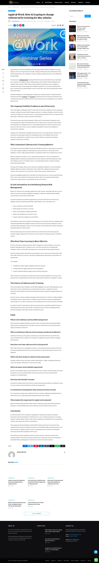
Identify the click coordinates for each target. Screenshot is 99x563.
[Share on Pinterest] (20, 25)
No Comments (40, 21)
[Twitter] (3, 76)
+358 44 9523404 (73, 536)
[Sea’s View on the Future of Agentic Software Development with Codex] (40, 541)
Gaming (67, 2)
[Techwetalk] (13, 2)
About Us (47, 560)
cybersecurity (23, 80)
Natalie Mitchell (16, 21)
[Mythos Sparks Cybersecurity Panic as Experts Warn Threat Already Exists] (17, 493)
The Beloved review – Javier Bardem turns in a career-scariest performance (84, 56)
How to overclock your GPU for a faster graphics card (83, 28)
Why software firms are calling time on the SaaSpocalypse (53, 530)
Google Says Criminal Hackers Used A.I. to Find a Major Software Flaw (53, 548)
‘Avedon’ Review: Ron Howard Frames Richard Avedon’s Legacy (84, 84)
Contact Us (53, 560)
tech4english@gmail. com (75, 534)
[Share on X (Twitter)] (17, 25)
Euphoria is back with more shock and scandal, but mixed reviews (84, 37)
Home (38, 2)
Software (80, 2)
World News (48, 2)
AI (42, 2)
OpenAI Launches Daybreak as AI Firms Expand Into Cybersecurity (16, 482)
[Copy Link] (3, 91)
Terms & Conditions (75, 560)
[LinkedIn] (3, 80)
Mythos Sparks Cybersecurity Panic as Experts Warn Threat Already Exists (17, 504)
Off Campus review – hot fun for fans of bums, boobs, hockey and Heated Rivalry (83, 74)
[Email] (3, 88)
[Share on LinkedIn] (23, 25)
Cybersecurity (58, 2)
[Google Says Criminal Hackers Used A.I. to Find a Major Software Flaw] (40, 550)
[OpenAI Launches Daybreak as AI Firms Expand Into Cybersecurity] (17, 471)
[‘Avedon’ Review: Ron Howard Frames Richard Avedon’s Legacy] (72, 85)
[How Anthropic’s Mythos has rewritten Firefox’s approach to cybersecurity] (37, 471)
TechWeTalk (24, 560)
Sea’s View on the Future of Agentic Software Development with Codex (52, 539)
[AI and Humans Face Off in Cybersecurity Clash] (37, 493)
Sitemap (89, 560)
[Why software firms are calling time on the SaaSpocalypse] (40, 532)
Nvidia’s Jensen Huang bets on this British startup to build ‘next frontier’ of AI (83, 46)
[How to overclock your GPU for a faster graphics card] (72, 28)
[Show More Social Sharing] (26, 25)
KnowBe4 (32, 96)
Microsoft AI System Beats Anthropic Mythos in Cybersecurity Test (55, 482)
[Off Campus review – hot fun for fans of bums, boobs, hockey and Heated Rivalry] (72, 75)
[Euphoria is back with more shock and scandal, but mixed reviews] (72, 38)
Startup (88, 2)
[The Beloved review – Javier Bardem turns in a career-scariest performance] (72, 56)
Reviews (73, 2)
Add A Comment (36, 513)
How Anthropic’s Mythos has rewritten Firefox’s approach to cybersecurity (36, 482)
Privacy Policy (66, 560)
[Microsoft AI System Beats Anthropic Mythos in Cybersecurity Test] (56, 471)
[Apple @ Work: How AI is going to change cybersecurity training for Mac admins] (36, 47)
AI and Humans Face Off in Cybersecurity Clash (36, 503)
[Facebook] (3, 73)
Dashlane (24, 96)
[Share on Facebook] (14, 25)
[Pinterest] (3, 84)
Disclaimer (59, 560)
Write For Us (83, 560)
